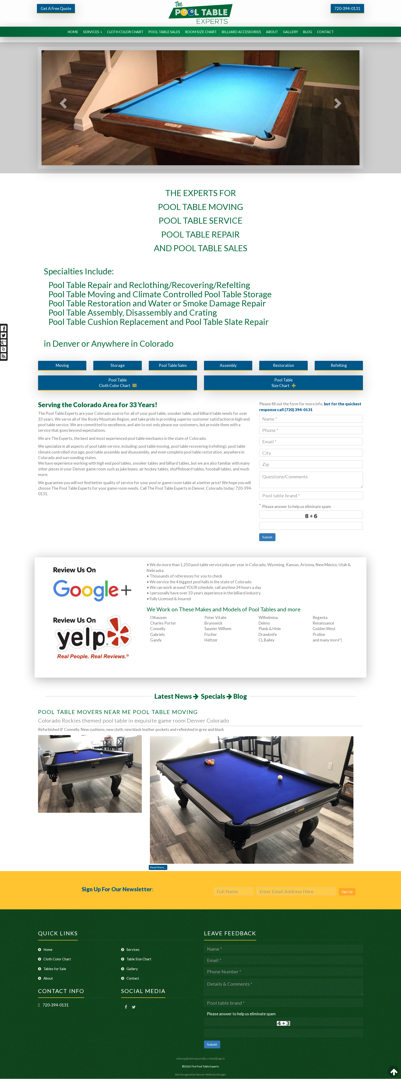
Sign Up (347, 892)
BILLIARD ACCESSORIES (241, 32)
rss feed (210, 1058)
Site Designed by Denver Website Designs (200, 1074)
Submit (267, 537)
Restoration (283, 365)
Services (132, 949)
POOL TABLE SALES (164, 32)
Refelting (339, 365)
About (48, 978)
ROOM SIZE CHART (201, 32)
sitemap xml (195, 1058)
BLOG (307, 32)
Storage (117, 365)
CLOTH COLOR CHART (125, 32)
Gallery (132, 969)
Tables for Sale (54, 969)
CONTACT (325, 32)
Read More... (158, 867)
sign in (221, 1058)
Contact (132, 978)
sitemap (181, 1058)
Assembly (228, 365)
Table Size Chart (138, 959)
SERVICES (91, 32)
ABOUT (272, 32)
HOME (73, 32)
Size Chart (282, 383)
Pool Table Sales (173, 365)
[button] (61, 107)
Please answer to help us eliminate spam (295, 506)
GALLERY (290, 32)
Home (47, 949)
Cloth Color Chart (114, 383)
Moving (62, 365)
